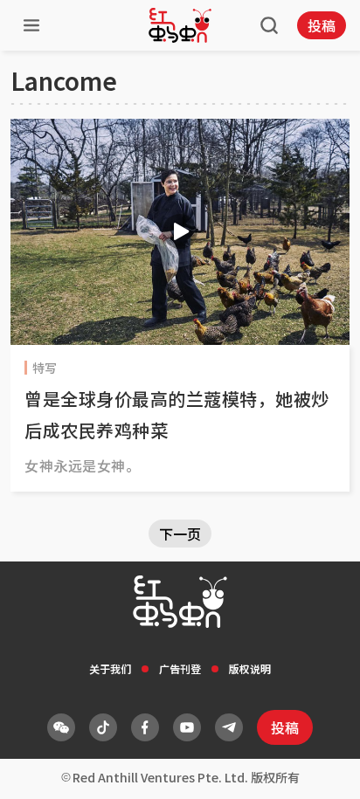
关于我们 (110, 668)
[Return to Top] (320, 768)
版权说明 (250, 668)
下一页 (180, 533)
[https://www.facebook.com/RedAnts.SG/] (145, 727)
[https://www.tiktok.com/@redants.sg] (103, 727)
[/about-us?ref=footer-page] (61, 727)
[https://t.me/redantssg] (229, 727)
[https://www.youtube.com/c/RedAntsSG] (187, 727)
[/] (180, 25)
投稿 (322, 25)
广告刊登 (180, 668)
